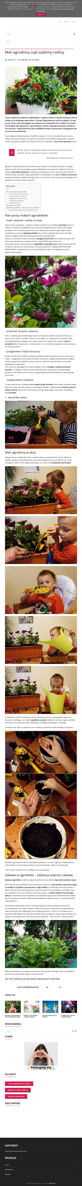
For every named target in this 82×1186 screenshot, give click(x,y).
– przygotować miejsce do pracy (17, 198)
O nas (60, 21)
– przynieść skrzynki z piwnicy (17, 196)
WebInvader (52, 1183)
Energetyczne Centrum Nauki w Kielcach (68, 1016)
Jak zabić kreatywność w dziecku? (49, 1016)
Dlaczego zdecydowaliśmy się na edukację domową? (12, 1016)
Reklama (66, 21)
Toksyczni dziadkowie (16, 1096)
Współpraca (9, 1170)
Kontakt (73, 21)
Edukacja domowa (17, 49)
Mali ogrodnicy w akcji (13, 205)
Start (7, 49)
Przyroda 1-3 (69, 49)
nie (59, 987)
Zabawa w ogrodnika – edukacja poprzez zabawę (22, 208)
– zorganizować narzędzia (16, 201)
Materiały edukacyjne (34, 49)
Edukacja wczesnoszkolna (52, 49)
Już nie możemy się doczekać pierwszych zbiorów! (23, 210)
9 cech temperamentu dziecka (19, 1084)
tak (47, 987)
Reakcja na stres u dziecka (18, 1090)
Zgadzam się (41, 14)
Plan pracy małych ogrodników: (16, 192)
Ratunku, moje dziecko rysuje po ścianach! (30, 1016)
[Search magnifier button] (75, 1031)
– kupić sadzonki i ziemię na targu (18, 194)
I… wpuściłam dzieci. (14, 203)
